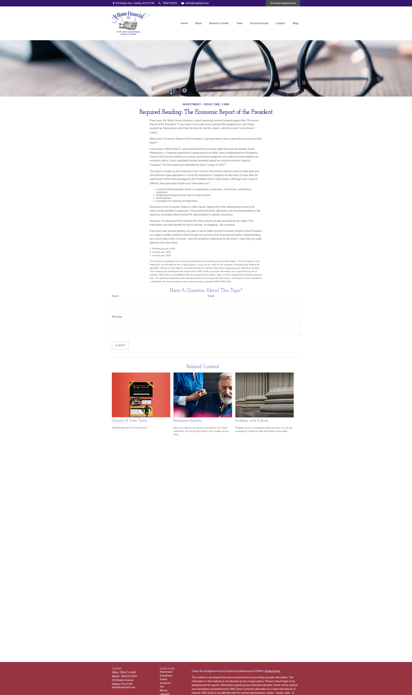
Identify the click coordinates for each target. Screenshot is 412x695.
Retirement (166, 672)
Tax (162, 686)
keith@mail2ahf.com (197, 3)
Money (164, 690)
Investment (166, 675)
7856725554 (170, 3)
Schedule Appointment (283, 3)
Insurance (165, 683)
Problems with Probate (251, 421)
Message (117, 316)
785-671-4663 (128, 672)
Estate (163, 679)
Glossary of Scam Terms (129, 420)
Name (115, 296)
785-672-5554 (129, 676)
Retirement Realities (187, 421)
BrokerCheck (272, 671)
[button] (184, 23)
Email (211, 296)
